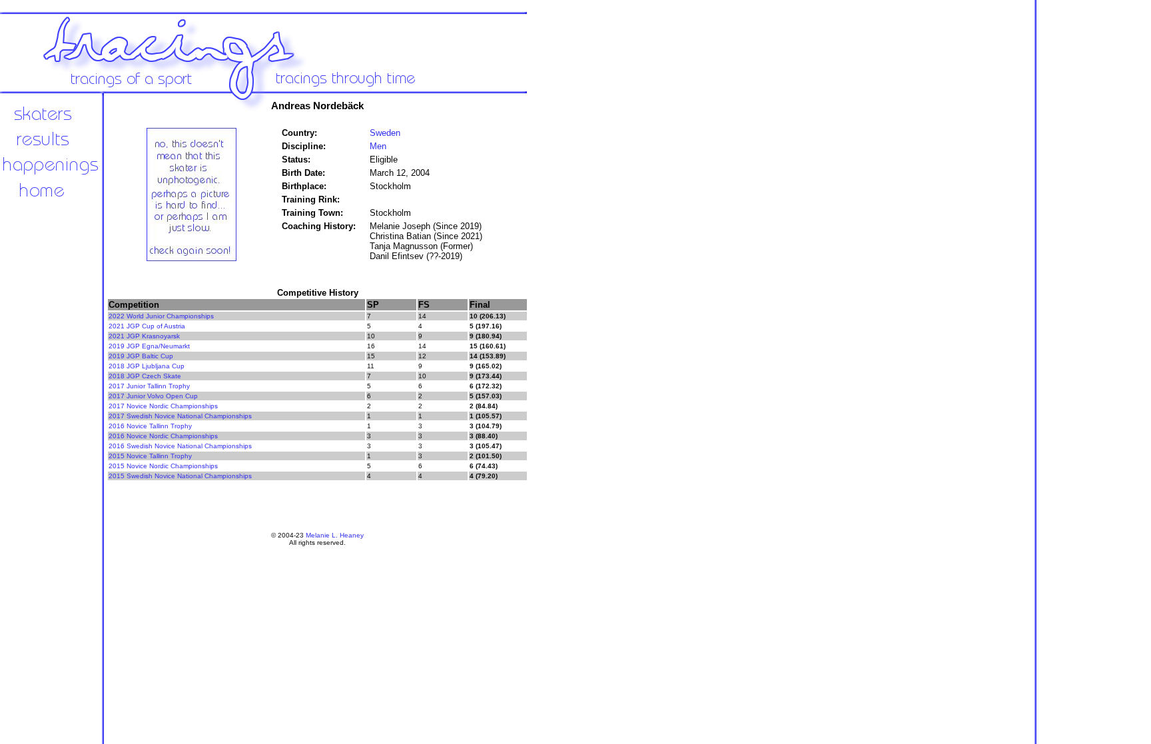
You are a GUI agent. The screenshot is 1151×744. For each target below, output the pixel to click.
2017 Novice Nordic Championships (163, 406)
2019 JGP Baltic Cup (141, 356)
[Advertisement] (573, 313)
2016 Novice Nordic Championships (163, 436)
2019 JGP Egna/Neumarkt (149, 346)
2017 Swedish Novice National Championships (180, 416)
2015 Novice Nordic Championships (163, 466)
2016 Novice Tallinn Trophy (150, 426)
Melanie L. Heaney (335, 535)
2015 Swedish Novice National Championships (180, 476)
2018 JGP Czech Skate (145, 376)
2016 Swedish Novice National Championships (180, 446)
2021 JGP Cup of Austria (147, 326)
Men (378, 146)
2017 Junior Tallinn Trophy (149, 386)
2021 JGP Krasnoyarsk (144, 336)
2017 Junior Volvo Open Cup (153, 396)
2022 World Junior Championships (161, 316)
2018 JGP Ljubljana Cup (147, 366)
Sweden (385, 133)
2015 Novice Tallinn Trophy (150, 456)
